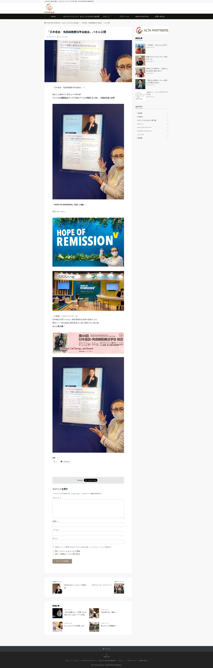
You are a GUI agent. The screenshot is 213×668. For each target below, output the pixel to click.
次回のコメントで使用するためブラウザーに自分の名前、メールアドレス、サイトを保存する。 (83, 547)
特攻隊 (153, 138)
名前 (54, 521)
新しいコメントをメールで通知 (67, 551)
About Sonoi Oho (142, 16)
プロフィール (124, 16)
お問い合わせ (160, 16)
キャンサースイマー (153, 127)
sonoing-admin (63, 37)
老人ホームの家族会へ (108, 626)
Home (53, 16)
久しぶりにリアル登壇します (74, 626)
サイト (55, 538)
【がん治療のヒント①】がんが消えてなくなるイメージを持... (75, 613)
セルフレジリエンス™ (71, 16)
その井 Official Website (53, 23)
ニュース (153, 134)
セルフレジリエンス (153, 131)
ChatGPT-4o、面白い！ (109, 612)
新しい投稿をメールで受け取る (67, 554)
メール (55, 530)
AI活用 (153, 113)
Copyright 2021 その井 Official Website (107, 665)
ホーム (68, 660)
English (153, 117)
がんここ (106, 16)
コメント (56, 498)
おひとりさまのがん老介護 (89, 16)
